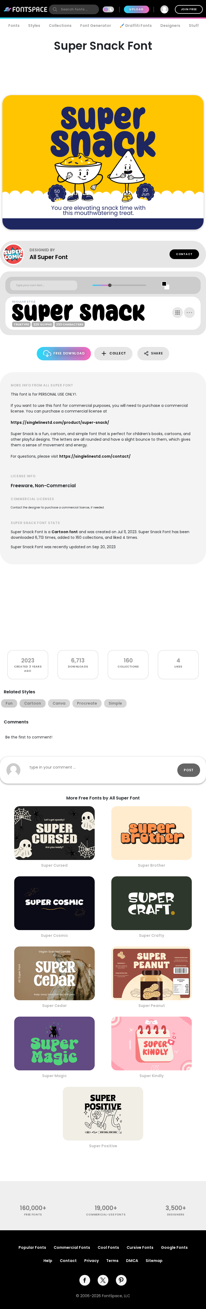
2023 (27, 660)
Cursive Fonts (140, 1247)
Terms (112, 1260)
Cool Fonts (108, 1247)
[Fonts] (26, 9)
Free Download (68, 353)
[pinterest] (121, 1280)
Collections (60, 25)
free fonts (33, 1215)
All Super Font (49, 257)
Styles (34, 25)
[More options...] (189, 312)
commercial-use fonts (106, 1215)
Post (189, 770)
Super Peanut (151, 1005)
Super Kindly (151, 1075)
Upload (136, 9)
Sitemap (154, 1260)
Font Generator (95, 25)
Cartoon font (65, 532)
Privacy (91, 1260)
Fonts (14, 25)
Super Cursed (54, 865)
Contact (184, 254)
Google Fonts (174, 1247)
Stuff (194, 25)
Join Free (189, 9)
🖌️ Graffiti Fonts (136, 25)
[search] (74, 9)
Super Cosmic (54, 935)
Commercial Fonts (72, 1247)
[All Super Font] (16, 254)
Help (47, 1260)
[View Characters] (177, 312)
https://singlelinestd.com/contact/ (95, 456)
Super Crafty (151, 935)
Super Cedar (54, 1005)
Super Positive (103, 1146)
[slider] (110, 285)
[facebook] (84, 1280)
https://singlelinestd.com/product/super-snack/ (60, 422)
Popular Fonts (32, 1247)
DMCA (132, 1260)
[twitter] (103, 1280)
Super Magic (54, 1075)
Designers (170, 25)
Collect (117, 353)
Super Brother (151, 865)
